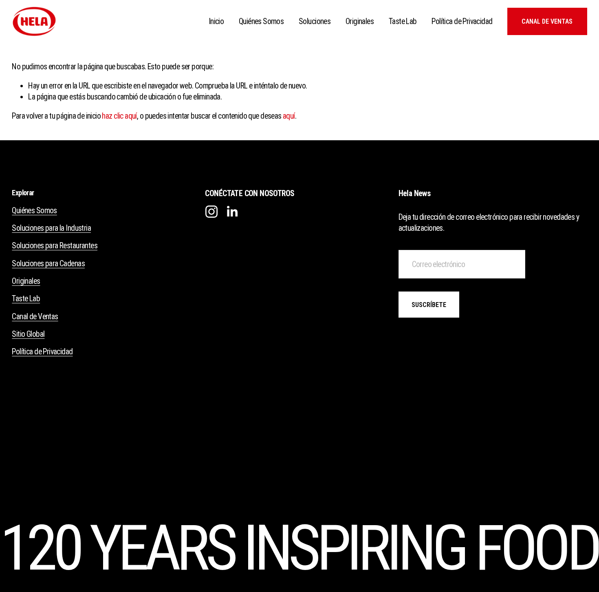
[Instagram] (211, 211)
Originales (360, 21)
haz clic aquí (119, 116)
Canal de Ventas (547, 21)
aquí (289, 116)
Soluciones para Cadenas (48, 263)
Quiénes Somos (261, 21)
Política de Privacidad (462, 21)
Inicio (216, 21)
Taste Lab (403, 21)
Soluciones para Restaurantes (54, 245)
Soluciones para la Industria (51, 228)
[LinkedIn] (231, 211)
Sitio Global (28, 334)
